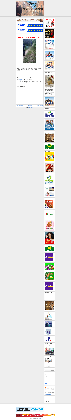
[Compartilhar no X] (30, 79)
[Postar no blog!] (29, 79)
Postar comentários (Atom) (31, 107)
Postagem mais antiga (40, 105)
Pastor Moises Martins (48, 387)
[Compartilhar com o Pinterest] (31, 79)
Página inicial (19, 16)
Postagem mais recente (20, 105)
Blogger (40, 418)
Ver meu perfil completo (48, 394)
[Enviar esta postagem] (27, 79)
